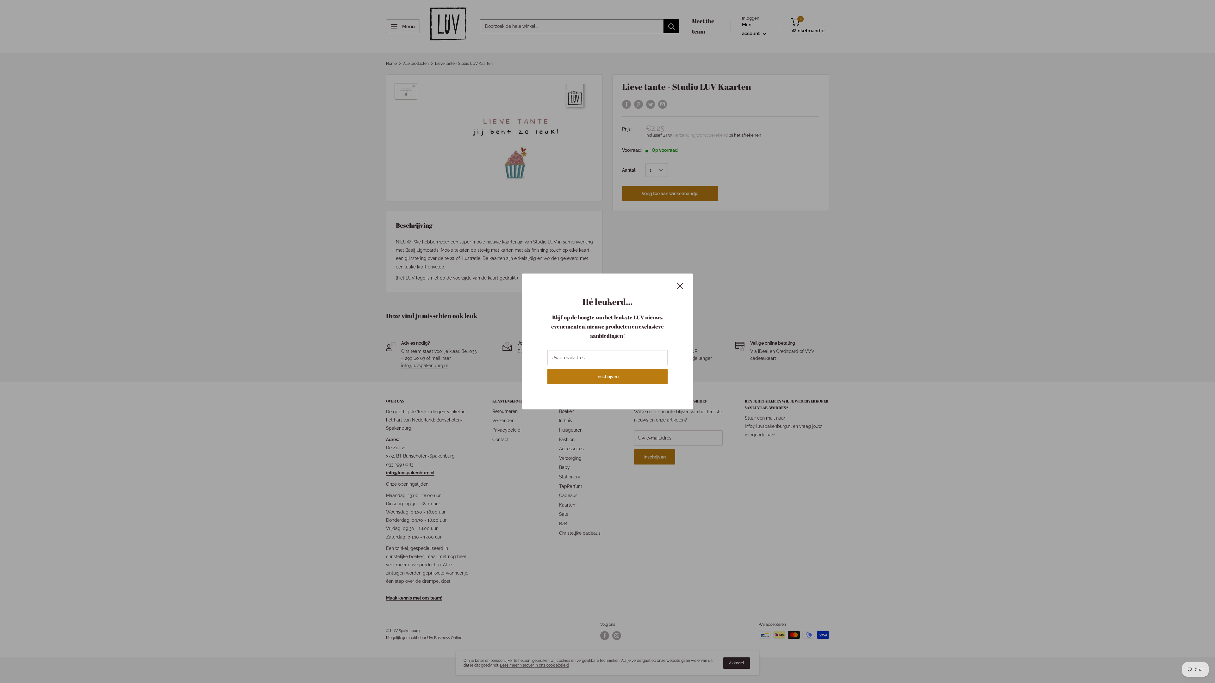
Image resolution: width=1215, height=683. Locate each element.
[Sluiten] (680, 285)
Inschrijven (607, 376)
